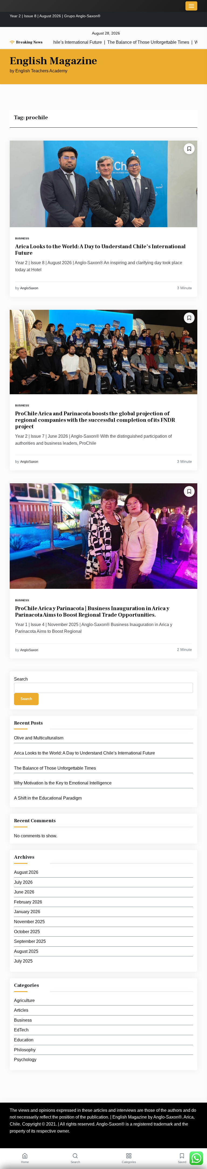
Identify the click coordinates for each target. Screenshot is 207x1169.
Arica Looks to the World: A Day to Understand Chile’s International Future (100, 249)
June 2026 (24, 892)
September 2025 (30, 941)
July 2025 (23, 961)
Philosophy (25, 1050)
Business (22, 238)
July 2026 (23, 882)
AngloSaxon (29, 288)
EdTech (21, 1030)
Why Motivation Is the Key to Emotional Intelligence (63, 783)
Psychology (25, 1059)
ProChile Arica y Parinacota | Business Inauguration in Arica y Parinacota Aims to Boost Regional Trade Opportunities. (92, 611)
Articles (21, 1010)
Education (23, 1040)
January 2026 (27, 911)
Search (21, 679)
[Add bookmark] (189, 148)
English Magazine (53, 61)
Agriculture (24, 1000)
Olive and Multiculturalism (38, 738)
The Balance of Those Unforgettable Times (129, 42)
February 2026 (28, 902)
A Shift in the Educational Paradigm (48, 798)
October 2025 (27, 931)
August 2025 (26, 951)
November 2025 (29, 921)
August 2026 (26, 872)
